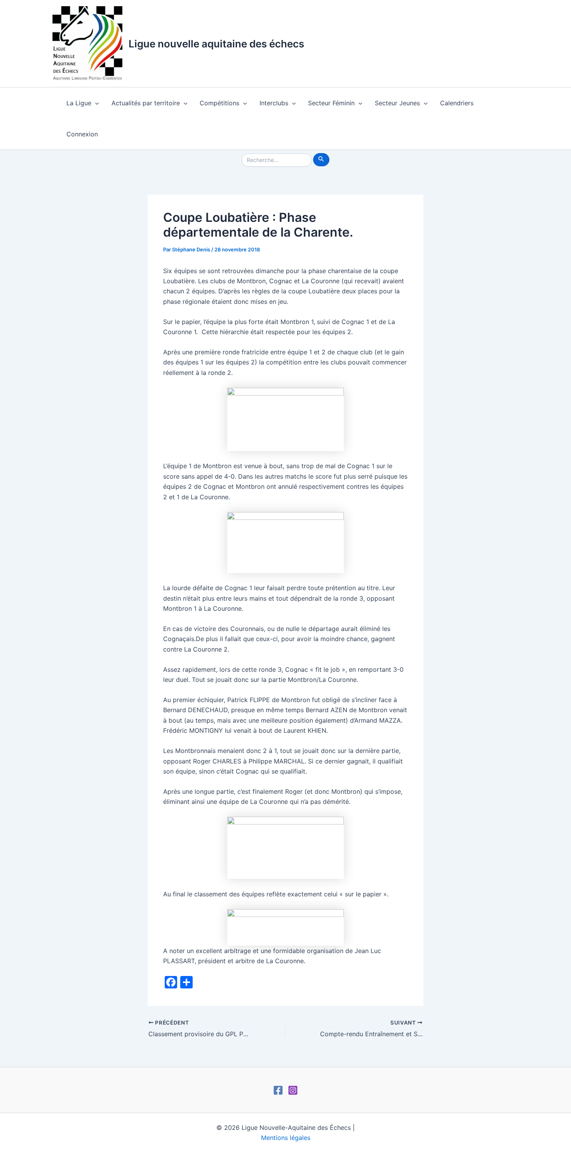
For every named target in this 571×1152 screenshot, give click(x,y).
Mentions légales (285, 1138)
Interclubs (273, 103)
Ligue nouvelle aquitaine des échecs (216, 44)
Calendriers (457, 103)
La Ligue (78, 103)
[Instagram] (293, 1090)
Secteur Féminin (331, 103)
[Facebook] (278, 1090)
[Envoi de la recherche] (321, 159)
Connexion (82, 134)
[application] (95, 103)
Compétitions (219, 103)
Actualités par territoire (145, 103)
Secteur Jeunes (397, 103)
